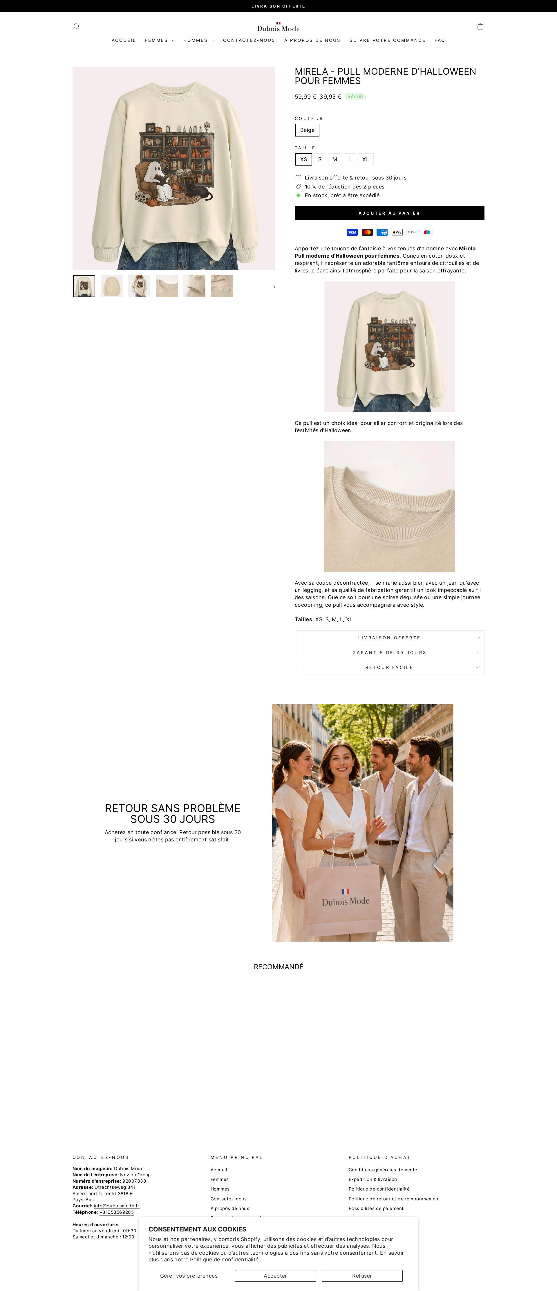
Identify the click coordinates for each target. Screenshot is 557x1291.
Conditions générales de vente (383, 1170)
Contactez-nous (249, 40)
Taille (305, 147)
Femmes (157, 40)
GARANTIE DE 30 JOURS (389, 652)
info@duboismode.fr (117, 1206)
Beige (307, 130)
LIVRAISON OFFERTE (389, 637)
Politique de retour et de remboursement (394, 1199)
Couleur (309, 118)
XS (303, 159)
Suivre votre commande (388, 40)
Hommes (196, 40)
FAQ (440, 40)
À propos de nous (312, 40)
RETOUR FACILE (390, 667)
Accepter (275, 1276)
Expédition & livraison (373, 1179)
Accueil (124, 40)
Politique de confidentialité (224, 1259)
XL (365, 159)
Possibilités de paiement (376, 1208)
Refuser (362, 1276)
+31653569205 (117, 1212)
